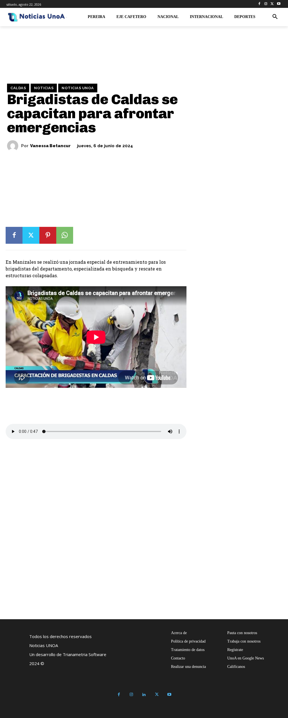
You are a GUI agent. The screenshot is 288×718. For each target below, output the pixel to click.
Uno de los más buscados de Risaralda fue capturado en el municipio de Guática (224, 584)
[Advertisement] (133, 230)
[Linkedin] (144, 695)
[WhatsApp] (64, 235)
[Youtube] (278, 4)
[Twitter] (272, 4)
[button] (275, 17)
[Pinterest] (47, 235)
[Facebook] (259, 4)
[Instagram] (266, 4)
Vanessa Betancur (50, 146)
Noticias (43, 88)
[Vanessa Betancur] (14, 145)
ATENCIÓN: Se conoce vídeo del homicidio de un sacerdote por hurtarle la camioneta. (70, 584)
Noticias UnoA (78, 88)
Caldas (18, 88)
